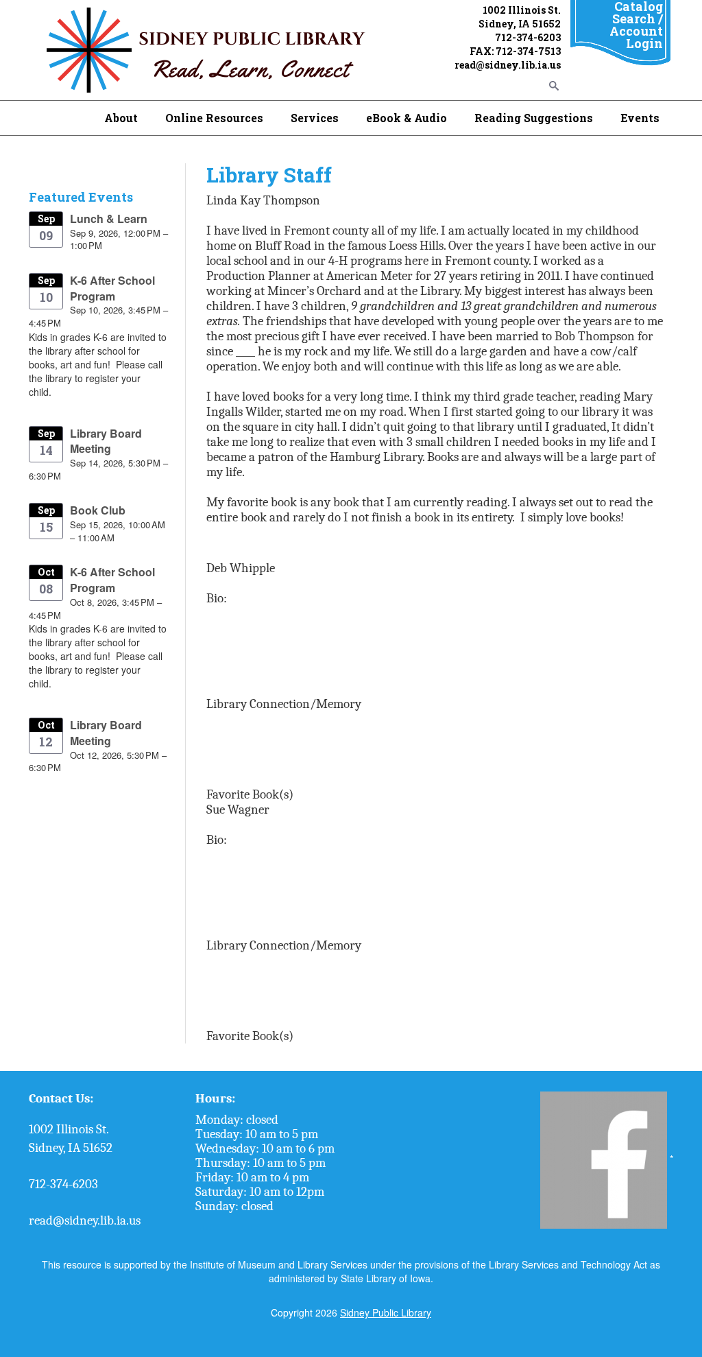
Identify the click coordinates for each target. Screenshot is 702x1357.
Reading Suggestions (533, 117)
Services (315, 117)
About (121, 117)
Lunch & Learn (108, 218)
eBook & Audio (406, 117)
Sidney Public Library (385, 1312)
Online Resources (214, 117)
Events (639, 117)
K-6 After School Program (112, 288)
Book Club (97, 510)
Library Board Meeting (106, 441)
